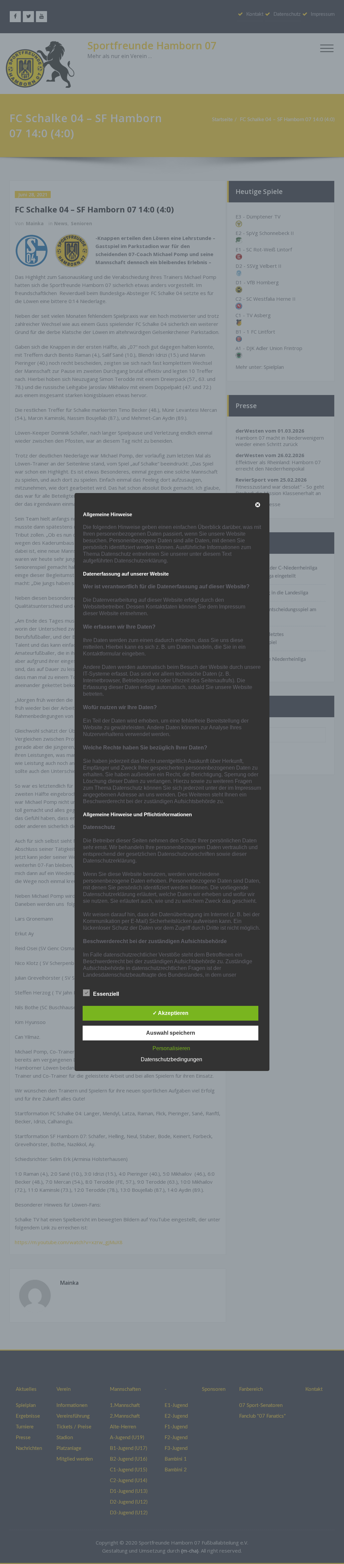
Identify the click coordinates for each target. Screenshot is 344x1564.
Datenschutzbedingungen (171, 1059)
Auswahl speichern (170, 1033)
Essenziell (106, 994)
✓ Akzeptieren (170, 1013)
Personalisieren (171, 1048)
